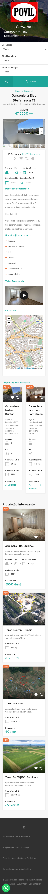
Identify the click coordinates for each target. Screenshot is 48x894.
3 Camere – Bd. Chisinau (19, 545)
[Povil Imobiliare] (24, 21)
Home (18, 91)
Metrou (12, 257)
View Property (24, 535)
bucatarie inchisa (16, 246)
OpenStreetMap (29, 368)
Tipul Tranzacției (10, 67)
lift (10, 252)
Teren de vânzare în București (16, 836)
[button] (6, 888)
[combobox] (24, 50)
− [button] (9, 322)
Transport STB (15, 268)
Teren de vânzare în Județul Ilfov (18, 869)
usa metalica (14, 274)
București (28, 91)
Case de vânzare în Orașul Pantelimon (20, 858)
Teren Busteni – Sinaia (18, 630)
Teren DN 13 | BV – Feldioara (21, 777)
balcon (12, 241)
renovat (12, 263)
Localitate (7, 45)
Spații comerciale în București (16, 847)
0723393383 (26, 27)
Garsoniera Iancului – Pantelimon (36, 410)
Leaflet (19, 368)
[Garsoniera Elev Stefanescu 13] (24, 338)
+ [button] (9, 318)
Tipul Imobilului (9, 56)
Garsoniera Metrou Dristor (12, 410)
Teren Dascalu (14, 703)
